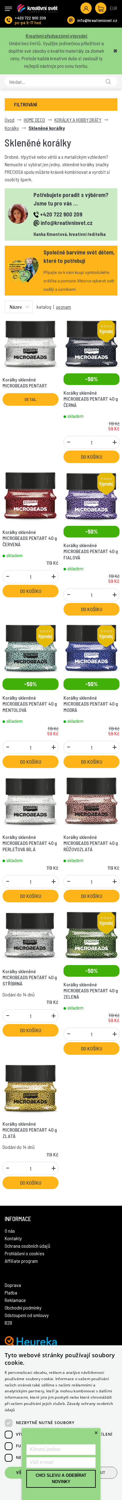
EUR (113, 8)
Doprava (13, 1285)
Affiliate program (21, 1261)
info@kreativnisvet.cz (97, 20)
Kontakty (13, 1238)
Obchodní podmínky (23, 1307)
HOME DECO (34, 120)
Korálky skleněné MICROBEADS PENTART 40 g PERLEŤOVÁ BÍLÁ (30, 843)
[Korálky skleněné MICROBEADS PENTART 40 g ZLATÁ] (30, 1087)
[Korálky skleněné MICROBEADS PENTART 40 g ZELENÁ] (91, 935)
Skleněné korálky (46, 128)
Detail (31, 399)
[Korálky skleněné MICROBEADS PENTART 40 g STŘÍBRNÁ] (30, 935)
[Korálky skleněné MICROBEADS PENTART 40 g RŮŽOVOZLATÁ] (91, 800)
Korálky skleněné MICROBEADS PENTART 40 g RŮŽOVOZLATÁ (91, 843)
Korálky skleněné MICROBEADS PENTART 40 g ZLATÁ (30, 1130)
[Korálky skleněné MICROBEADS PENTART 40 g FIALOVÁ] (91, 496)
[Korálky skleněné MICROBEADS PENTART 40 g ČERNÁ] (91, 343)
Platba (11, 1292)
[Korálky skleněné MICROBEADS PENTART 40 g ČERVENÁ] (30, 496)
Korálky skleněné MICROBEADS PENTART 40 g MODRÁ (91, 704)
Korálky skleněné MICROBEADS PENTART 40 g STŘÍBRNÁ (30, 977)
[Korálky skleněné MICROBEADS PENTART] (30, 343)
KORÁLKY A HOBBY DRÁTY (77, 120)
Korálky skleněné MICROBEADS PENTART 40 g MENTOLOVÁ (30, 704)
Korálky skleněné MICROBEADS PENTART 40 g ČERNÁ (91, 399)
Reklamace (15, 1300)
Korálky (12, 128)
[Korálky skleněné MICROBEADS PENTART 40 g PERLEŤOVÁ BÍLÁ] (30, 800)
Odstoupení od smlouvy (27, 1315)
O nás (10, 1231)
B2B (8, 1323)
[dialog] (61, 1422)
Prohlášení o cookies (24, 1253)
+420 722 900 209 (30, 17)
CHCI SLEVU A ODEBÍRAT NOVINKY (61, 1478)
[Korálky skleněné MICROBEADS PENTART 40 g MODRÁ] (91, 648)
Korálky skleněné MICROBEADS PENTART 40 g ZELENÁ (91, 990)
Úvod (9, 120)
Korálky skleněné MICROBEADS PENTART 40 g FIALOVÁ (91, 551)
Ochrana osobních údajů (27, 1246)
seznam (63, 307)
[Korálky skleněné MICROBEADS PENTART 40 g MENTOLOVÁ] (30, 648)
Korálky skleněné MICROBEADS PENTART (25, 382)
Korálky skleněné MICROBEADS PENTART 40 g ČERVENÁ (30, 538)
